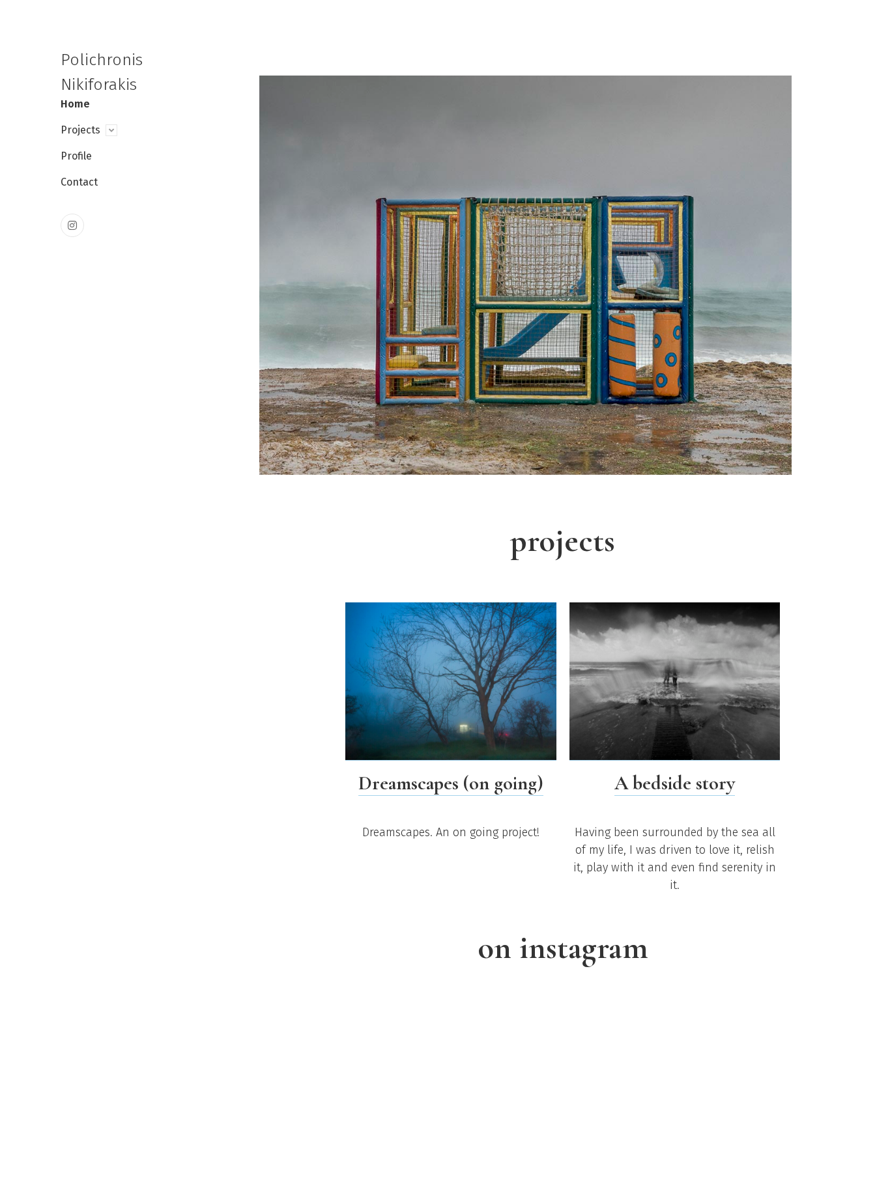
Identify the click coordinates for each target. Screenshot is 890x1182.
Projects (80, 130)
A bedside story (674, 783)
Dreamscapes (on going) (450, 783)
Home (75, 104)
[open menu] (111, 130)
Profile (76, 156)
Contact (79, 182)
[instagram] (72, 225)
